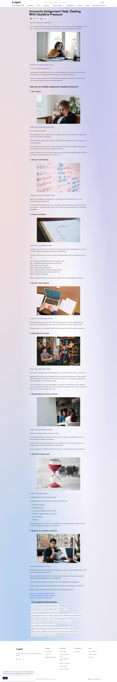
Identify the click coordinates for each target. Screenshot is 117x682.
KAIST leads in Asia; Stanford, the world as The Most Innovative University (50, 628)
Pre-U (38, 5)
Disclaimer (90, 657)
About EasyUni (48, 651)
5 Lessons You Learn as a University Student (42, 593)
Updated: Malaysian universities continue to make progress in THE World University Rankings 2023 (57, 615)
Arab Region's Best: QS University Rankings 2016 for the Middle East (49, 609)
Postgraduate (69, 5)
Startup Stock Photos (44, 195)
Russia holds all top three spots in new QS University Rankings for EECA (50, 618)
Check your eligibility (64, 668)
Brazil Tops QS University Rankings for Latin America (45, 612)
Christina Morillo (43, 318)
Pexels (51, 64)
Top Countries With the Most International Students (45, 605)
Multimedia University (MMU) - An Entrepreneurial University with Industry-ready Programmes (55, 631)
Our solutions (77, 651)
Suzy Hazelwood (43, 245)
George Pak (41, 566)
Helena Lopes (42, 369)
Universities (30, 5)
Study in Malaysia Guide (18, 5)
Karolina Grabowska (44, 127)
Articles (87, 5)
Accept (5, 678)
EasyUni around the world (95, 679)
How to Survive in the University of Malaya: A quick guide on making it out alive (52, 622)
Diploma (46, 5)
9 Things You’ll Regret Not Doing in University (42, 595)
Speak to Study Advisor (65, 663)
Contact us (47, 654)
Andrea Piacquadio (43, 64)
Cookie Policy (7, 674)
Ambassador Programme (98, 5)
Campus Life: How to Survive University (41, 597)
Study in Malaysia (63, 666)
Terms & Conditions (26, 674)
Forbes (80, 140)
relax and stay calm (35, 142)
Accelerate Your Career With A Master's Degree (44, 635)
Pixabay (40, 493)
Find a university (63, 651)
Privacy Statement (15, 674)
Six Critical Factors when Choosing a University (44, 625)
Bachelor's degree (57, 5)
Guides (79, 5)
